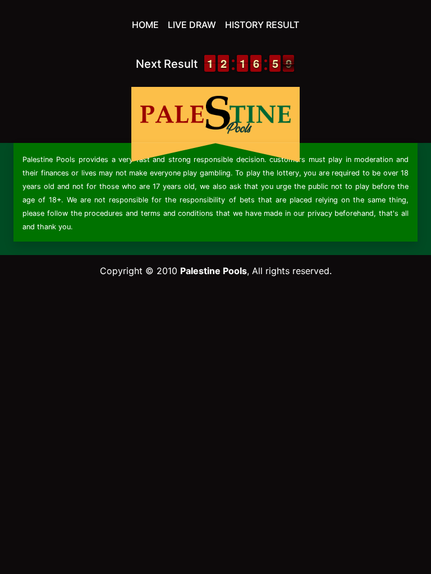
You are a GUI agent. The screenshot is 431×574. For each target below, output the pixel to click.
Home (145, 24)
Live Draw (192, 24)
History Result (262, 24)
